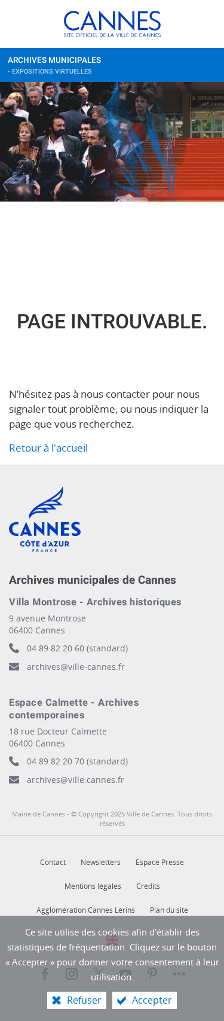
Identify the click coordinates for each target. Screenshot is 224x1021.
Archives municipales (54, 65)
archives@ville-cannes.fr (76, 666)
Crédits (148, 886)
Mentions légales (93, 886)
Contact (53, 862)
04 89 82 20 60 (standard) (77, 648)
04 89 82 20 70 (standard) (77, 761)
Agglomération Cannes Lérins (85, 910)
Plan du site (169, 910)
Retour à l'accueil (48, 448)
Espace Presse (160, 862)
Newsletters (101, 862)
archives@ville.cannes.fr (75, 779)
